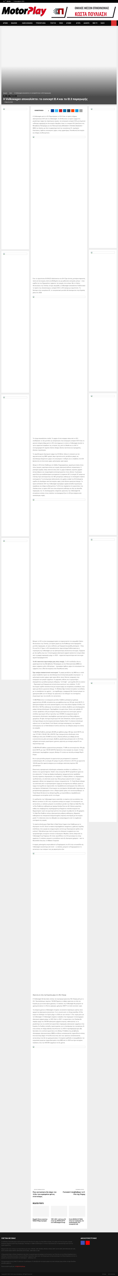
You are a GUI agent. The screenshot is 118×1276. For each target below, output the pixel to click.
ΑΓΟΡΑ (78, 23)
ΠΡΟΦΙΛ (104, 1274)
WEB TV (95, 23)
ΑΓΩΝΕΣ (68, 23)
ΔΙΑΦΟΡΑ (86, 23)
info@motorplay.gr (20, 1266)
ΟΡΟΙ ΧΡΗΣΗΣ (111, 1274)
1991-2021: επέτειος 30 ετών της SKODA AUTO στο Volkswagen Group (58, 1220)
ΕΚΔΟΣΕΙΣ (14, 23)
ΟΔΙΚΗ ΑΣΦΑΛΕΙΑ (27, 23)
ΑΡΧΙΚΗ (5, 23)
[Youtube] (88, 1243)
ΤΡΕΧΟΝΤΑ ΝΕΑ (40, 23)
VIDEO (61, 23)
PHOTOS (53, 23)
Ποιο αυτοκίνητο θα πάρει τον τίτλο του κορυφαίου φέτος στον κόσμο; (44, 1194)
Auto (5, 95)
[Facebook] (83, 1243)
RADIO (103, 23)
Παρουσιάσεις (13, 95)
